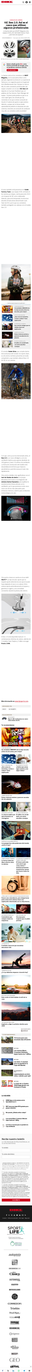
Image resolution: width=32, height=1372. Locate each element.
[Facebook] (2, 1370)
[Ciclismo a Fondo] (15, 1323)
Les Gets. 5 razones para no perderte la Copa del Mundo (21, 1063)
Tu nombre (5, 1147)
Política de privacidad (13, 1218)
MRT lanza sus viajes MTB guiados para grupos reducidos (17, 1107)
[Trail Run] (14, 1313)
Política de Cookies (13, 1175)
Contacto (4, 1218)
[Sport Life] (14, 1296)
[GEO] (15, 1359)
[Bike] (15, 1328)
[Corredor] (14, 1303)
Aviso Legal (18, 1173)
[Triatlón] (15, 1308)
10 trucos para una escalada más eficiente (22, 1039)
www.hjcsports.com (21, 701)
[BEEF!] (14, 1354)
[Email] (29, 1370)
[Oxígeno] (14, 1334)
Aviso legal (21, 1218)
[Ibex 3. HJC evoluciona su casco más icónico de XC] (4, 718)
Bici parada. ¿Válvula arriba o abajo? (16, 1112)
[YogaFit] (14, 1317)
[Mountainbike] (7, 2)
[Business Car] (15, 1268)
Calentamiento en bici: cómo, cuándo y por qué (22, 1075)
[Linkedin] (13, 1370)
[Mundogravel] (14, 1366)
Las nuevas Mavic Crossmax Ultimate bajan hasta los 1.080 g (22, 1052)
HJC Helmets (12, 709)
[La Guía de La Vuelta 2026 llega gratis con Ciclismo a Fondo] (7, 1083)
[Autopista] (15, 1255)
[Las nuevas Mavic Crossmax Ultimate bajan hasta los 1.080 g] (7, 1050)
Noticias (16, 1048)
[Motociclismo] (15, 1289)
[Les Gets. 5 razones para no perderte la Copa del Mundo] (7, 1061)
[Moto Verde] (14, 1285)
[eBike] (14, 1347)
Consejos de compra (16, 20)
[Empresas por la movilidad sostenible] (16, 1243)
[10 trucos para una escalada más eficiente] (7, 1040)
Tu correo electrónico (8, 1154)
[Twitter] (8, 1370)
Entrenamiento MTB (18, 1071)
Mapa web (27, 1218)
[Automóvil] (15, 1279)
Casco (4, 709)
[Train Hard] (14, 1340)
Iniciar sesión (27, 2)
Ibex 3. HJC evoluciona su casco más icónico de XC (18, 719)
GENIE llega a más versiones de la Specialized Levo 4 (15, 1101)
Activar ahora (12, 70)
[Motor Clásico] (15, 1274)
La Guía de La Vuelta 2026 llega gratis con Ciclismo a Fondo (21, 1085)
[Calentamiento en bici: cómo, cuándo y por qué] (7, 1073)
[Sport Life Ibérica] (16, 1230)
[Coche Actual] (15, 1262)
